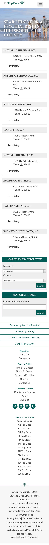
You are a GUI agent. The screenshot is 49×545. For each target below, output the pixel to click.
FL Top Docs (24, 428)
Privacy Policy (14, 518)
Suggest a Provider (24, 375)
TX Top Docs (24, 470)
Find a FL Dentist (24, 371)
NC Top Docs (24, 447)
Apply (24, 395)
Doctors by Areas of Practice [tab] (24, 325)
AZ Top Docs (24, 424)
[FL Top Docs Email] (27, 406)
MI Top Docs (24, 443)
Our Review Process (24, 392)
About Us (24, 354)
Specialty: (8, 265)
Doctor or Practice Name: (16, 301)
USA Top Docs (24, 420)
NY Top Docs (24, 455)
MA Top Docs (24, 439)
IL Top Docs (24, 436)
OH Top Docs (24, 458)
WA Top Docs (24, 474)
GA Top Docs (24, 432)
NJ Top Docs (24, 451)
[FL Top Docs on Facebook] (15, 406)
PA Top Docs (24, 462)
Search (41, 286)
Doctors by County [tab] (24, 331)
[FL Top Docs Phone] (33, 406)
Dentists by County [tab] (24, 343)
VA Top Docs (24, 466)
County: (7, 275)
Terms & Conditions (32, 518)
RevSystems (33, 537)
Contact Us (24, 358)
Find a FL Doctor (24, 367)
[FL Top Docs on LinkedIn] (21, 406)
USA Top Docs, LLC (19, 495)
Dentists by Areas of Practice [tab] (24, 337)
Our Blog (24, 379)
